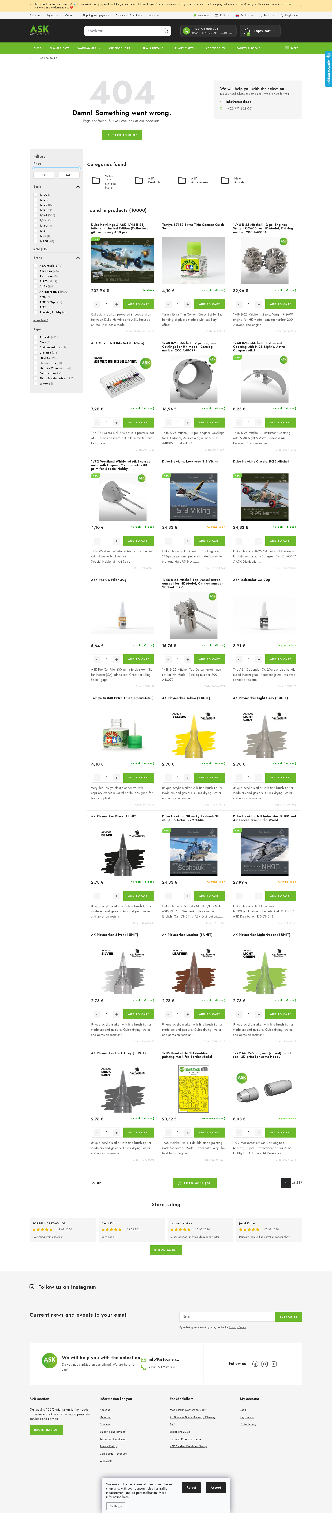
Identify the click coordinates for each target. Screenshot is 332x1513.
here (125, 1497)
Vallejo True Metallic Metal (110, 181)
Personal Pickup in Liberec (186, 1439)
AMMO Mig (51, 302)
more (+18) (40, 249)
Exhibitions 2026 (180, 1432)
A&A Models (51, 266)
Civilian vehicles (53, 347)
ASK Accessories (199, 180)
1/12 (45, 200)
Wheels (47, 383)
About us (35, 15)
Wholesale (106, 1461)
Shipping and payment (96, 15)
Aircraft (49, 337)
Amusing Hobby (53, 312)
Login (243, 1410)
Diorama (49, 353)
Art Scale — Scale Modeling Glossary (193, 1417)
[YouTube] (274, 1364)
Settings (116, 1506)
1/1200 (46, 210)
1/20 (45, 236)
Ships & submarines (57, 378)
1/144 (47, 215)
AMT (45, 307)
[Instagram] (264, 1364)
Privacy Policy (237, 1327)
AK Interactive (54, 292)
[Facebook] (255, 1364)
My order (52, 15)
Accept (216, 1487)
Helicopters (51, 363)
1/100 (46, 195)
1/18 (44, 231)
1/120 (46, 205)
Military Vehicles (55, 368)
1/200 (47, 241)
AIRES (48, 281)
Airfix (47, 286)
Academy (50, 271)
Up (99, 1183)
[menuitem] (38, 48)
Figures (49, 358)
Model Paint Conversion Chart (188, 1410)
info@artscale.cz (238, 102)
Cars (45, 342)
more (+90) (40, 320)
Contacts (70, 15)
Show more (166, 1250)
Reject (191, 1487)
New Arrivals (239, 180)
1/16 (46, 220)
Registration (292, 15)
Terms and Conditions (129, 15)
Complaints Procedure (113, 1454)
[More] (292, 48)
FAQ (172, 1424)
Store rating (166, 1204)
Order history (248, 1424)
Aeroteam (49, 276)
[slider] (33, 167)
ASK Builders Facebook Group (188, 1446)
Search (166, 31)
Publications (51, 373)
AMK (45, 297)
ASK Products (154, 180)
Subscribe (289, 1317)
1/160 (46, 226)
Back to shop (125, 135)
